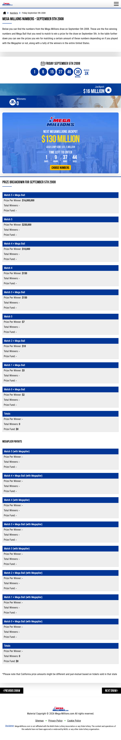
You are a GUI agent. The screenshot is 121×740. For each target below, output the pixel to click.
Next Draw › (111, 690)
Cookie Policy (74, 720)
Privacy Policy (55, 720)
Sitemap (39, 720)
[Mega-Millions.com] (7, 1)
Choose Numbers (60, 167)
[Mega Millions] (4, 13)
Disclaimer (9, 726)
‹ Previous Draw (11, 690)
